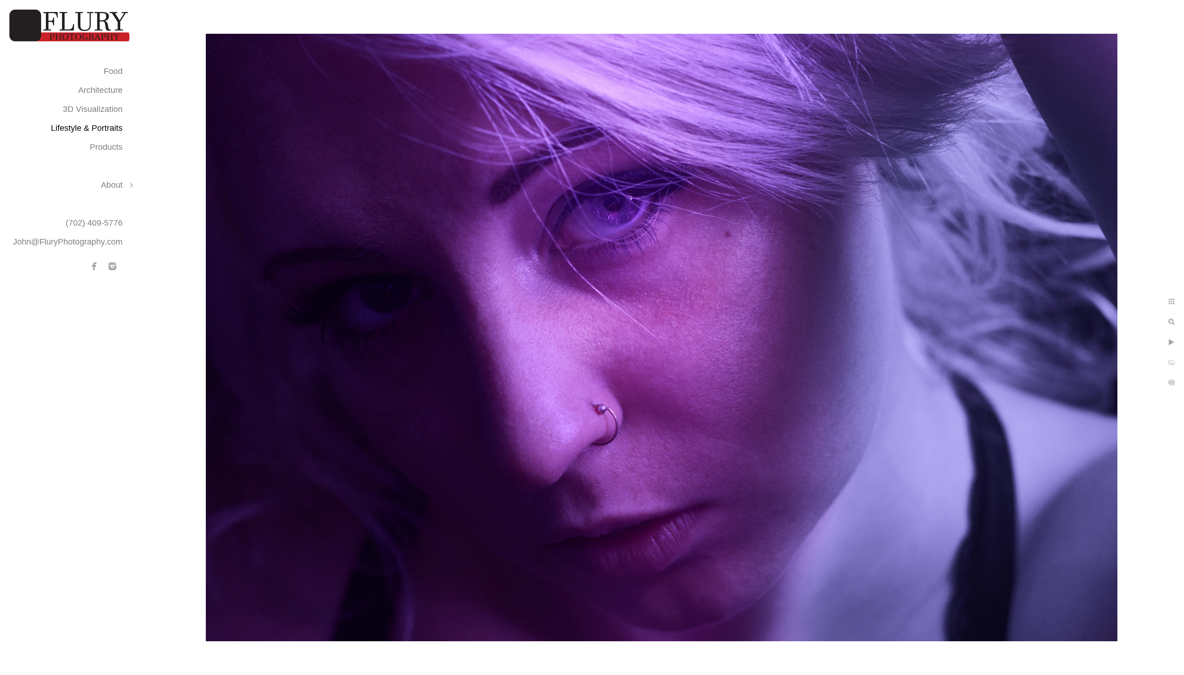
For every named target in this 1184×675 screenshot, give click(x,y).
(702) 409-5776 (94, 222)
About (112, 185)
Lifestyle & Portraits (87, 128)
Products (106, 147)
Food (113, 71)
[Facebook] (94, 266)
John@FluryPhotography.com (68, 241)
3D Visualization (93, 109)
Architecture (100, 90)
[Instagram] (112, 266)
